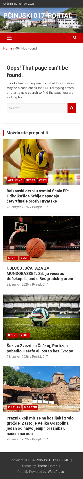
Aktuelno (15, 180)
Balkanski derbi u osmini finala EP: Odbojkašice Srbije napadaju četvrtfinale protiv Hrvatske (38, 196)
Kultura (14, 407)
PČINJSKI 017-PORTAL (37, 15)
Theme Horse (47, 466)
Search (72, 108)
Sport (30, 180)
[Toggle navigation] (9, 38)
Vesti (43, 180)
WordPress (56, 472)
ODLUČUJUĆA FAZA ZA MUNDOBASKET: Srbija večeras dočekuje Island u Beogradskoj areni (40, 273)
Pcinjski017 (40, 207)
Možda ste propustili (27, 132)
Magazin (30, 407)
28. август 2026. (18, 207)
